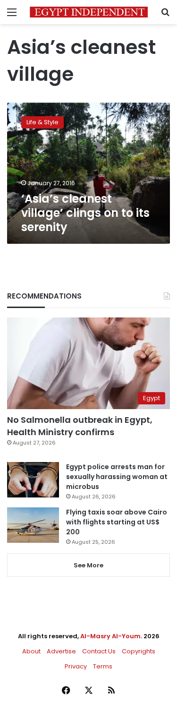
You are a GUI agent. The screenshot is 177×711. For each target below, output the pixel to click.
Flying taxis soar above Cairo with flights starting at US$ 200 (116, 522)
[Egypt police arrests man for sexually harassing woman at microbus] (33, 479)
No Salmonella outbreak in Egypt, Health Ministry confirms (79, 425)
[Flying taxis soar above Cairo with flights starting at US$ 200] (33, 525)
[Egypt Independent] (89, 12)
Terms (102, 666)
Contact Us (99, 651)
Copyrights (138, 651)
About (31, 651)
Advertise (61, 651)
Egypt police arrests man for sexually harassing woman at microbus (117, 476)
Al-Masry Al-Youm (110, 636)
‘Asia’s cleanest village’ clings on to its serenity (85, 213)
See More (88, 565)
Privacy (76, 666)
